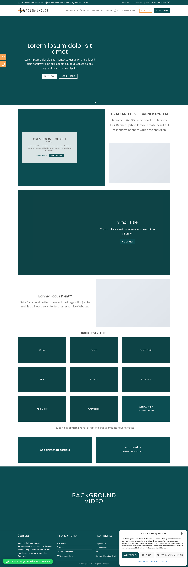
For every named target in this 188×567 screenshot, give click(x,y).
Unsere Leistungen (101, 10)
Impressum (165, 561)
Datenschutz (155, 561)
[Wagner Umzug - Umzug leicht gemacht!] (33, 10)
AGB (148, 2)
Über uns (85, 10)
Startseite (72, 10)
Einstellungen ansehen (170, 555)
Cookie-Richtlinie (143, 561)
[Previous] (7, 61)
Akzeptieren (130, 555)
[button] (183, 533)
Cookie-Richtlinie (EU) (161, 2)
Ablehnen (147, 555)
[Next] (181, 61)
